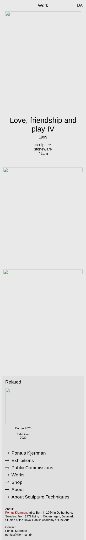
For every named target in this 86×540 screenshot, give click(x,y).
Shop (16, 482)
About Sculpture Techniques (40, 497)
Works (18, 475)
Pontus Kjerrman (28, 453)
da (80, 5)
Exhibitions (22, 460)
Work (43, 5)
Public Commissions (32, 468)
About (17, 490)
